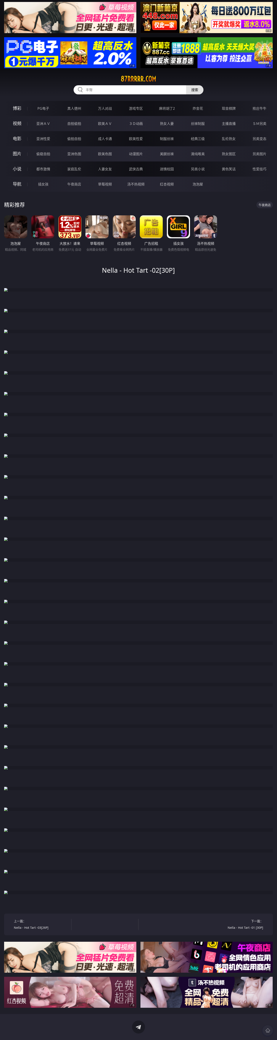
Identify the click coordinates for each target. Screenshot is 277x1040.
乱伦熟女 (229, 138)
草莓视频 (105, 184)
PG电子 (43, 108)
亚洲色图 (74, 154)
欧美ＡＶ (105, 123)
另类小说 (198, 169)
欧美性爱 (136, 138)
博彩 (17, 108)
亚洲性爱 (43, 138)
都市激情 (43, 169)
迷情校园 (167, 169)
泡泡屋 (198, 184)
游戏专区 (136, 108)
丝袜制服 (198, 123)
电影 (17, 139)
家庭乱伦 (74, 169)
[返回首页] (268, 1030)
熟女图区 (229, 154)
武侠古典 (136, 169)
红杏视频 (167, 184)
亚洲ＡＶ (43, 123)
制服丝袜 (167, 138)
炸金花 (198, 108)
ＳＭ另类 (259, 123)
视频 (17, 123)
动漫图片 (136, 154)
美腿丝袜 (167, 154)
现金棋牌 (229, 108)
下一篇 (245, 924)
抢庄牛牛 (259, 108)
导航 (17, 184)
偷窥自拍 (43, 154)
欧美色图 (105, 154)
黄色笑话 (229, 169)
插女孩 (43, 184)
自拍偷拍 (74, 123)
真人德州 (74, 108)
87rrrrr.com (138, 78)
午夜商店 (74, 184)
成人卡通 (105, 138)
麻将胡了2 (167, 108)
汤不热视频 (136, 184)
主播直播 (229, 123)
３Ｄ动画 (136, 123)
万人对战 (105, 108)
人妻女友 (105, 169)
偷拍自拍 (74, 138)
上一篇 (31, 924)
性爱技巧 (259, 169)
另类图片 (259, 154)
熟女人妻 (167, 123)
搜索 (194, 89)
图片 (17, 154)
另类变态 (259, 138)
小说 (17, 169)
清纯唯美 (198, 154)
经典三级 (198, 138)
